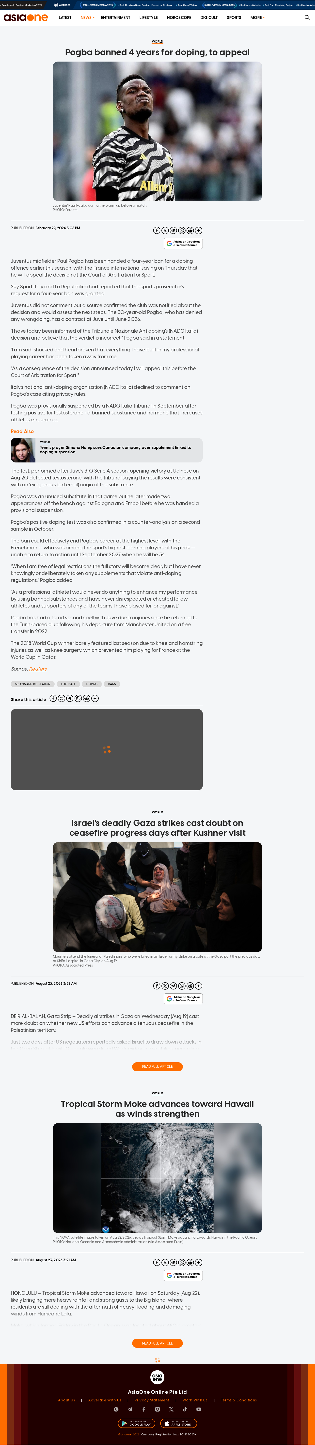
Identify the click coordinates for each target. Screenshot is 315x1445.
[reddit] (190, 230)
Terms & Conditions (239, 1400)
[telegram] (173, 230)
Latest (65, 17)
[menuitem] (65, 18)
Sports (234, 17)
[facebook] (157, 230)
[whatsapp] (182, 230)
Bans (112, 684)
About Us (66, 1400)
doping (91, 684)
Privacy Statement (152, 1400)
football (68, 684)
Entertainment (115, 17)
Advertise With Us (104, 1400)
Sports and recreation (32, 684)
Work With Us (195, 1400)
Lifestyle (149, 17)
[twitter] (165, 230)
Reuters (38, 669)
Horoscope (179, 17)
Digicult (209, 17)
